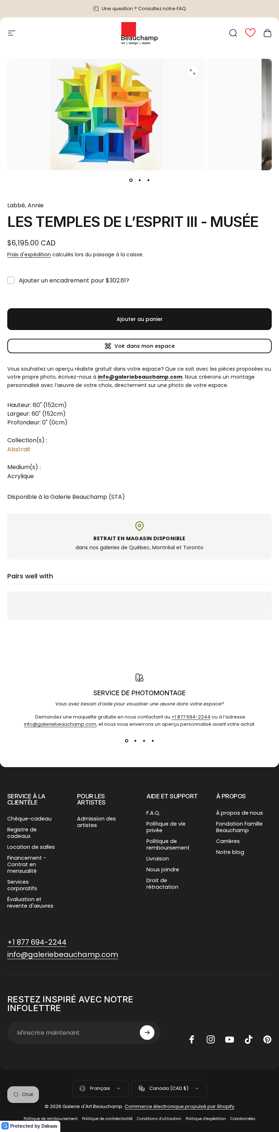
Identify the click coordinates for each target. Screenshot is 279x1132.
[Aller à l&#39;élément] (130, 180)
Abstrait (19, 449)
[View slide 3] (144, 741)
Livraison (157, 858)
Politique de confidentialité (107, 1118)
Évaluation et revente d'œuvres (30, 902)
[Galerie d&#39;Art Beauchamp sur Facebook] (191, 1039)
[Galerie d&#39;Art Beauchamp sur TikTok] (248, 1039)
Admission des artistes (96, 821)
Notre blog (230, 852)
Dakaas (49, 1126)
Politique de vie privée (166, 827)
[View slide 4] (152, 741)
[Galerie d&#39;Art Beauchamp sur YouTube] (229, 1039)
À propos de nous (239, 813)
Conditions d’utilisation (159, 1118)
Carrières (228, 841)
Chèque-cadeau (29, 818)
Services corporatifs (22, 885)
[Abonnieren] (147, 1032)
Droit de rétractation (162, 883)
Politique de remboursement (168, 844)
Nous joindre (162, 869)
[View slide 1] (126, 741)
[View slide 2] (135, 741)
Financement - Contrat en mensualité (26, 864)
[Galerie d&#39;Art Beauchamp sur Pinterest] (267, 1039)
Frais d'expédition (29, 254)
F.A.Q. (153, 813)
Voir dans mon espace (144, 346)
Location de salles (31, 847)
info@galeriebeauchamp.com (60, 724)
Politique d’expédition (206, 1118)
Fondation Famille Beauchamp (239, 827)
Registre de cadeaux (22, 832)
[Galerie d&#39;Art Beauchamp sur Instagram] (210, 1039)
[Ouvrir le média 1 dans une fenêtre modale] (192, 72)
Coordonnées (242, 1118)
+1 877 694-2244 (190, 716)
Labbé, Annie (25, 205)
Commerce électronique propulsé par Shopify (179, 1106)
